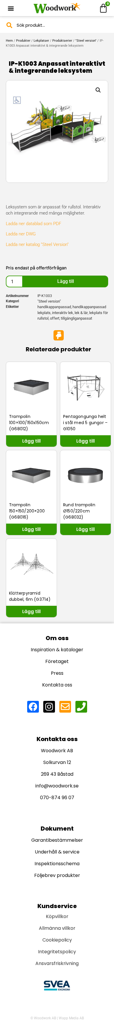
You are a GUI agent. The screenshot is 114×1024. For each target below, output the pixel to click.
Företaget (57, 661)
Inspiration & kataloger (57, 649)
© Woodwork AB (43, 1018)
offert (54, 318)
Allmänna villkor (57, 928)
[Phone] (81, 707)
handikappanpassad (54, 307)
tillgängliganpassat (76, 318)
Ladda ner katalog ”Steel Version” (37, 244)
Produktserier (62, 41)
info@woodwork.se (57, 785)
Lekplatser (41, 41)
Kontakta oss (57, 684)
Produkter (23, 41)
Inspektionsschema (57, 863)
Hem (9, 41)
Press (57, 673)
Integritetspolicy (57, 951)
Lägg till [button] (31, 441)
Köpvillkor (57, 916)
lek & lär (81, 313)
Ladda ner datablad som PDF (33, 223)
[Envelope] (65, 707)
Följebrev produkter (57, 875)
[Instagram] (49, 707)
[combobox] (57, 25)
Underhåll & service (57, 851)
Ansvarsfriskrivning (57, 963)
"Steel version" (85, 41)
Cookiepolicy (57, 940)
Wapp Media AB (71, 1018)
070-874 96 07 (57, 797)
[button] (10, 8)
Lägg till (65, 281)
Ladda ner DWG (21, 234)
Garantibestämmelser (57, 840)
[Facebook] (33, 707)
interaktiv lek (62, 313)
